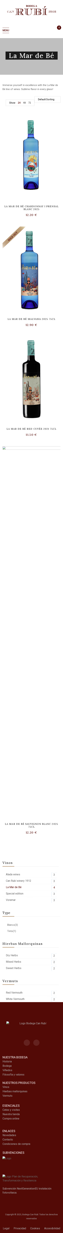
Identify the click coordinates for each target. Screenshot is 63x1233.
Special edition (14, 893)
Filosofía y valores (13, 1074)
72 (29, 102)
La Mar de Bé (14, 887)
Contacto (8, 1139)
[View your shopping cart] (57, 30)
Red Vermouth (14, 992)
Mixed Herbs (13, 961)
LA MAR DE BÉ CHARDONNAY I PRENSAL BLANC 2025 (31, 208)
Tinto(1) (11, 931)
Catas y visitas (11, 1110)
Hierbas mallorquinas (15, 1091)
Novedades (9, 1135)
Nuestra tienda (11, 1114)
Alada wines (13, 874)
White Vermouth (15, 999)
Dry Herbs (12, 955)
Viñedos (7, 1070)
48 (24, 102)
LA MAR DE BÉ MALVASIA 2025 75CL (31, 319)
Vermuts (7, 1096)
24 (19, 102)
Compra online (11, 1118)
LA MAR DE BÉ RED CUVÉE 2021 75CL (31, 428)
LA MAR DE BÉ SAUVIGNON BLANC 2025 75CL (31, 825)
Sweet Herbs (13, 968)
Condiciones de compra (16, 1144)
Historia (7, 1061)
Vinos (6, 1087)
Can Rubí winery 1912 (18, 880)
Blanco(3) (12, 924)
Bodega (7, 1066)
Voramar (11, 900)
